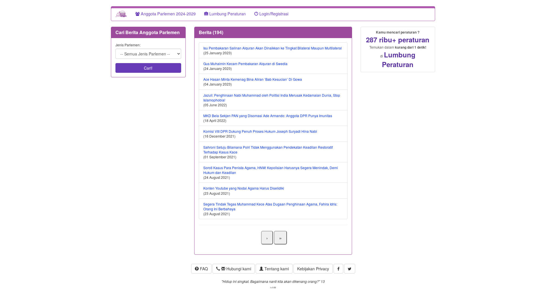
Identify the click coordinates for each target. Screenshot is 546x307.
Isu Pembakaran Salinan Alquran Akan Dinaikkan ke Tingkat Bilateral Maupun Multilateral (272, 47)
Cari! (148, 68)
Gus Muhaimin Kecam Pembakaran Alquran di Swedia (245, 63)
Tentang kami (276, 268)
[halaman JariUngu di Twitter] (349, 268)
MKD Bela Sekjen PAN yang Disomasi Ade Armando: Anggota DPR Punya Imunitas (267, 115)
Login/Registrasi (273, 13)
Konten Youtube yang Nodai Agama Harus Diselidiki (243, 188)
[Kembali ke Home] (121, 14)
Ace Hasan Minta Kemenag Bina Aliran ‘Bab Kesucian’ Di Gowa (252, 79)
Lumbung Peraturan (227, 13)
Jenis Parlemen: (127, 44)
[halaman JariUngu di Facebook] (338, 268)
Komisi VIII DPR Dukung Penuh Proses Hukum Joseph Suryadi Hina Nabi (260, 131)
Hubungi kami (238, 268)
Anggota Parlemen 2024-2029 (168, 13)
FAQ (203, 268)
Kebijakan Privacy (313, 268)
